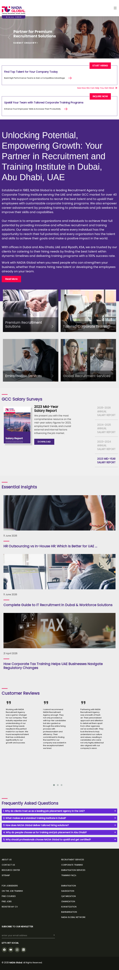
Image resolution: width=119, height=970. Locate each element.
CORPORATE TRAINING (72, 864)
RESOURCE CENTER (11, 870)
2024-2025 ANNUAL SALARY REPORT (106, 428)
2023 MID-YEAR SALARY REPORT (106, 460)
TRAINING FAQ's (68, 875)
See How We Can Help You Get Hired (95, 87)
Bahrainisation (69, 911)
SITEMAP (6, 875)
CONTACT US (8, 864)
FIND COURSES (9, 896)
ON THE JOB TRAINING (12, 890)
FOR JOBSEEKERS (10, 885)
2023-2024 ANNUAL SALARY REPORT (106, 445)
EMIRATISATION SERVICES (73, 870)
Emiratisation (68, 885)
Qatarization (68, 896)
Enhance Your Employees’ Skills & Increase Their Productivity (32, 109)
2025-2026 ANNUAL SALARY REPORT (106, 411)
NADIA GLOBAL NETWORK (73, 917)
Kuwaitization (68, 906)
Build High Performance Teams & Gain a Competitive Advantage (34, 78)
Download (44, 441)
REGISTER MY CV (10, 906)
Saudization (67, 890)
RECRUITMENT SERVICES (72, 859)
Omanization (68, 901)
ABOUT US (7, 859)
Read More (11, 279)
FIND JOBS (7, 901)
